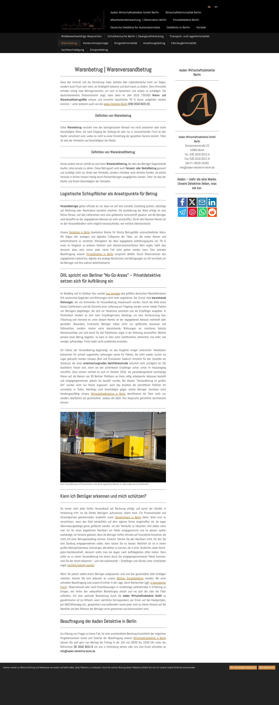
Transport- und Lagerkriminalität (189, 36)
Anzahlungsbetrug (154, 43)
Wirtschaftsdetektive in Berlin (108, 394)
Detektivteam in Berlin (128, 517)
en (216, 6)
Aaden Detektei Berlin (115, 104)
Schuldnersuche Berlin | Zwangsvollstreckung (136, 36)
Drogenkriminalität (125, 43)
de (209, 6)
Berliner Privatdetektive (130, 578)
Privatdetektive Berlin (186, 20)
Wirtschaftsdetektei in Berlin (149, 638)
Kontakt (201, 27)
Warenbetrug (69, 43)
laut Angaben (113, 293)
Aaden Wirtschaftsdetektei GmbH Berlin (134, 12)
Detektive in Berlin (79, 232)
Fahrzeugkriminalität (183, 43)
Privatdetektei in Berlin (99, 254)
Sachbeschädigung (72, 49)
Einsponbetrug (99, 49)
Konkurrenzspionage (95, 43)
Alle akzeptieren (267, 667)
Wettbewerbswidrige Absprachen (81, 36)
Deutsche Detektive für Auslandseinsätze (135, 27)
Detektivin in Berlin (178, 27)
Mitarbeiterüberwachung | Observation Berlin (138, 20)
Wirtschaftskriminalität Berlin (183, 12)
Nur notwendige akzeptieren (243, 667)
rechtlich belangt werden (80, 565)
